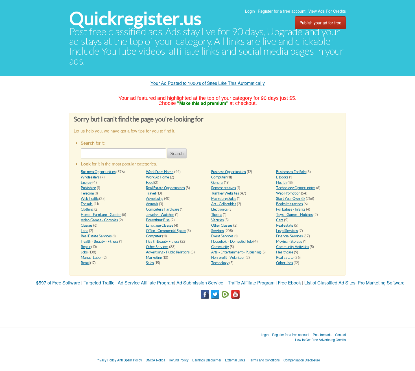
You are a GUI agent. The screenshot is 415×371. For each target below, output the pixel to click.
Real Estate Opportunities (165, 188)
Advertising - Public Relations (168, 252)
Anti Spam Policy (129, 360)
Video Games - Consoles (99, 220)
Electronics (219, 209)
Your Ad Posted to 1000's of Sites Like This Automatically (207, 83)
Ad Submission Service (199, 282)
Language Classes (159, 225)
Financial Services (289, 236)
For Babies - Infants (290, 209)
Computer (219, 177)
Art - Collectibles (223, 204)
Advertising (154, 198)
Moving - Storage (289, 241)
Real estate (284, 225)
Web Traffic (90, 198)
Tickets (216, 215)
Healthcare (284, 252)
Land (84, 231)
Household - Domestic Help (232, 241)
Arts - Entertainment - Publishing (236, 252)
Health (281, 182)
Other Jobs (284, 263)
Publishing (88, 188)
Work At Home (157, 177)
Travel (151, 193)
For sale (87, 204)
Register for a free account (281, 11)
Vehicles (217, 220)
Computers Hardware (162, 209)
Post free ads (322, 334)
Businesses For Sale (291, 172)
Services (217, 231)
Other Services (157, 247)
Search (177, 153)
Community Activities (292, 247)
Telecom (87, 193)
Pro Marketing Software (381, 282)
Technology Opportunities (295, 188)
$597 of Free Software (58, 282)
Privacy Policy (105, 360)
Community (220, 247)
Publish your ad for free (320, 22)
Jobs (84, 252)
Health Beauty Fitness (163, 241)
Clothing (87, 209)
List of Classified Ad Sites (329, 282)
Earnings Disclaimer (206, 360)
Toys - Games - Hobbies (294, 215)
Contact (340, 334)
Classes (86, 225)
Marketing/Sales (223, 198)
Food (149, 182)
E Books (282, 177)
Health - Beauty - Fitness (99, 241)
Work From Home (160, 172)
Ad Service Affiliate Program (146, 282)
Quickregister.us (135, 18)
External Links (235, 360)
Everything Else (158, 220)
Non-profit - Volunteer (228, 257)
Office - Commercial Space (166, 231)
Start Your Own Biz (290, 198)
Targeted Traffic (99, 282)
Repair (86, 247)
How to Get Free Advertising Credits (320, 339)
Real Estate (285, 257)
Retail (85, 263)
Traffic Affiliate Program (251, 282)
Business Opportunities (98, 172)
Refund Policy (179, 360)
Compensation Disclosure (301, 360)
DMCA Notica (155, 360)
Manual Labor (91, 257)
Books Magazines (289, 204)
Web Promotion (288, 193)
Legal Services (287, 231)
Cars (279, 220)
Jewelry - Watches (160, 215)
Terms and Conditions (264, 360)
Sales (150, 263)
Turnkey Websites (225, 193)
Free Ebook (289, 282)
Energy (86, 182)
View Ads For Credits (327, 11)
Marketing (154, 257)
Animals (152, 204)
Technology (220, 263)
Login (250, 11)
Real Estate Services (96, 236)
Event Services (222, 236)
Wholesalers (90, 177)
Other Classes (222, 225)
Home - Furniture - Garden (101, 215)
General (217, 182)
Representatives (223, 188)
